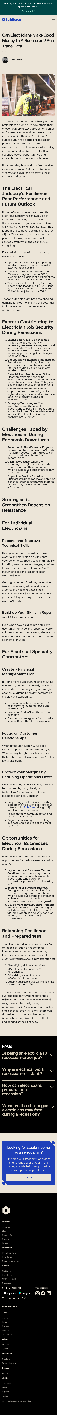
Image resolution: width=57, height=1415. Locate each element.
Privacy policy (25, 1401)
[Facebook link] (44, 1293)
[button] (53, 19)
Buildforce (30, 807)
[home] (11, 19)
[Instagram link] (38, 1293)
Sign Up (28, 1177)
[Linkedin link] (49, 1293)
